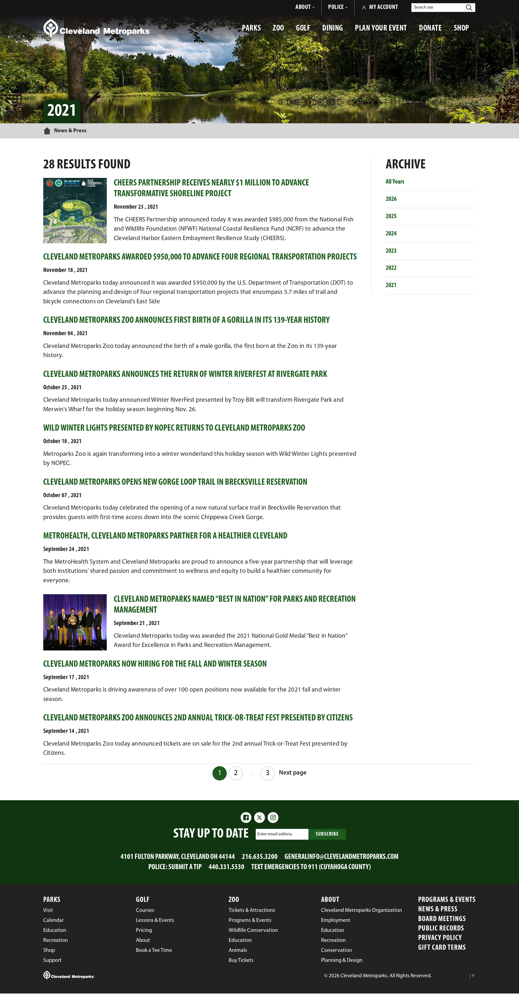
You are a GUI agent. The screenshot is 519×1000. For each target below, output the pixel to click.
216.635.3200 (260, 857)
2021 (391, 285)
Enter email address (274, 834)
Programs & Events (447, 900)
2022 (391, 268)
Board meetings (442, 919)
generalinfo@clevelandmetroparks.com (341, 857)
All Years (395, 182)
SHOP (465, 31)
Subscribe (327, 834)
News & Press (438, 909)
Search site (423, 7)
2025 (391, 216)
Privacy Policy (440, 938)
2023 (391, 251)
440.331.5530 (226, 867)
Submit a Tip (185, 867)
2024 (391, 234)
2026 (391, 199)
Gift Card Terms (442, 948)
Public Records (441, 928)
